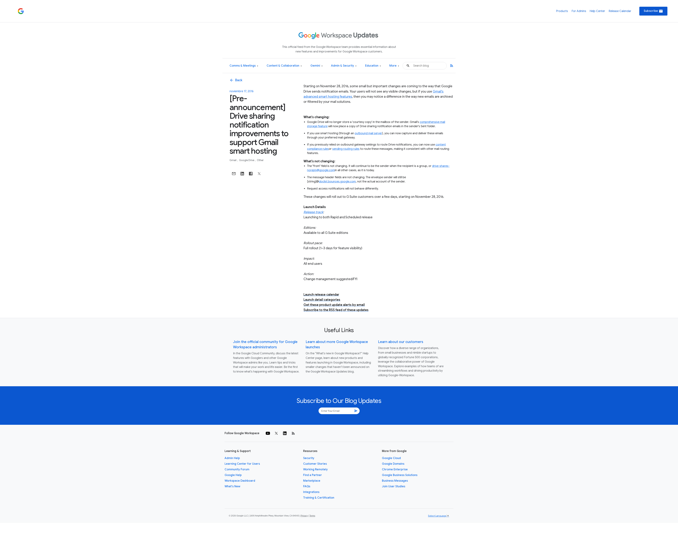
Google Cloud (391, 458)
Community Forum (237, 469)
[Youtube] (268, 433)
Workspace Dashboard (240, 481)
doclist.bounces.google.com (337, 181)
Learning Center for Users (242, 464)
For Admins (579, 11)
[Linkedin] (285, 433)
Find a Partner (312, 475)
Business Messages (395, 481)
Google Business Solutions (399, 475)
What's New (232, 486)
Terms (312, 516)
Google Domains (393, 464)
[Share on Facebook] (250, 173)
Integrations (311, 492)
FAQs (306, 486)
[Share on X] (259, 173)
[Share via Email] (234, 173)
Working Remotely (315, 469)
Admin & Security (343, 65)
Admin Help (232, 458)
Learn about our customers (400, 342)
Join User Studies (393, 486)
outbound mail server (368, 133)
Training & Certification (318, 497)
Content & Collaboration (284, 65)
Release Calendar (620, 11)
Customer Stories (315, 464)
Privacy (304, 516)
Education (373, 65)
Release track (313, 212)
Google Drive (247, 160)
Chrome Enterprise (395, 469)
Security (308, 458)
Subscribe (653, 11)
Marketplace (311, 481)
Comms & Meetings (244, 65)
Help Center (597, 11)
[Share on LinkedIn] (242, 173)
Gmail (233, 160)
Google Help (233, 475)
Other (260, 160)
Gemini (316, 65)
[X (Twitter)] (276, 433)
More (394, 65)
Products (562, 11)
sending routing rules (345, 149)
